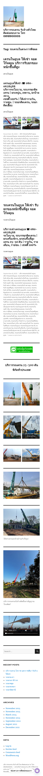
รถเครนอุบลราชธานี (21, 167)
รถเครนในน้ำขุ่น (11, 177)
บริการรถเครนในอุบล (10, 136)
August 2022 (11, 724)
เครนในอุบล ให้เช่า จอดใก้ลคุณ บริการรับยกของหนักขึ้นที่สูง (20, 63)
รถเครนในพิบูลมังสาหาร (17, 179)
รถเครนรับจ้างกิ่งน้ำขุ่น (21, 139)
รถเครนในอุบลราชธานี (27, 186)
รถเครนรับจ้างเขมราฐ (10, 158)
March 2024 (11, 715)
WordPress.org (12, 755)
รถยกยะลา (10, 677)
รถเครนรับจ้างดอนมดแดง (23, 143)
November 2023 (13, 718)
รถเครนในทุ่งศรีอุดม (31, 172)
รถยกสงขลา (10, 686)
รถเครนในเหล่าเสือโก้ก (29, 191)
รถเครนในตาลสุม (18, 172)
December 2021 (12, 727)
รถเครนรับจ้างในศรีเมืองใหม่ (18, 162)
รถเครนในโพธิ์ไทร (21, 193)
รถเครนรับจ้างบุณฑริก (19, 150)
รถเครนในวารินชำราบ (18, 181)
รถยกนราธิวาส (12, 680)
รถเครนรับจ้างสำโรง (18, 155)
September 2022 (13, 721)
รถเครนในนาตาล (23, 174)
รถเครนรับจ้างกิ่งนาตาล (25, 136)
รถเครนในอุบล (15, 186)
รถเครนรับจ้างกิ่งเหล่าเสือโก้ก (23, 141)
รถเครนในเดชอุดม (32, 188)
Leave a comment (15, 195)
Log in (8, 746)
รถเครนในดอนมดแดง (17, 169)
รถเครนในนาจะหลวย (10, 174)
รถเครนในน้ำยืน (23, 177)
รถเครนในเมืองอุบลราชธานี (12, 191)
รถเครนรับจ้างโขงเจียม (20, 160)
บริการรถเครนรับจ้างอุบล (28, 134)
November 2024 (13, 711)
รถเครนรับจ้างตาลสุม (24, 146)
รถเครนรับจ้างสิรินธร (32, 155)
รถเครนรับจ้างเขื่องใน (25, 158)
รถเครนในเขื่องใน (20, 188)
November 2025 (13, 708)
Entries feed (11, 749)
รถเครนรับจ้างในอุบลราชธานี (16, 165)
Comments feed (13, 752)
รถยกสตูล (10, 683)
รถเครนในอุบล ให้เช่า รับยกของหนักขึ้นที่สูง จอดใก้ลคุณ (20, 209)
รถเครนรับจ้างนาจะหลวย (22, 148)
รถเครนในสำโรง (27, 184)
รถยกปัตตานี (11, 690)
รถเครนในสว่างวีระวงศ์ (14, 184)
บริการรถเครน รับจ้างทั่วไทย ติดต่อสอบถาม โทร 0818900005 (19, 33)
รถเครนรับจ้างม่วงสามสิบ (21, 153)
